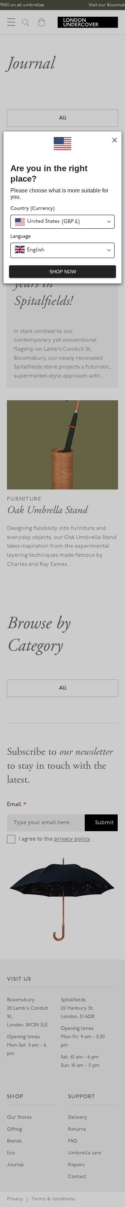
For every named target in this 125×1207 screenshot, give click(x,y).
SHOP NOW (62, 271)
